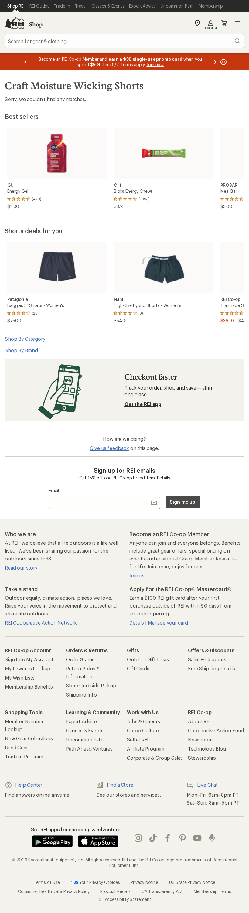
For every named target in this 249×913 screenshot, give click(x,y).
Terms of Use (47, 882)
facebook (168, 838)
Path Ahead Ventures (89, 748)
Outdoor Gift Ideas (148, 659)
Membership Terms (212, 891)
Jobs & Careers (143, 721)
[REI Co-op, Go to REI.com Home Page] (14, 23)
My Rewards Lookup (27, 668)
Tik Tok (153, 838)
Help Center (28, 785)
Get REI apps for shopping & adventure (75, 829)
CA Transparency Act (162, 891)
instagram (138, 838)
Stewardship (202, 758)
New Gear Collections (29, 738)
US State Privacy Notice (192, 882)
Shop (36, 24)
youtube (198, 838)
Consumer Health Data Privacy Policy (53, 891)
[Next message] (215, 62)
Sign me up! (183, 502)
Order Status (80, 659)
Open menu (237, 23)
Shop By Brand (21, 350)
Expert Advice (81, 721)
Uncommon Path (85, 739)
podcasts (212, 838)
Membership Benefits (29, 687)
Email (54, 490)
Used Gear (16, 747)
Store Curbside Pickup (91, 685)
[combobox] (124, 41)
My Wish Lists (20, 677)
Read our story (21, 568)
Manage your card (168, 622)
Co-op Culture (143, 730)
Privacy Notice (144, 882)
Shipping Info (81, 694)
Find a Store (120, 785)
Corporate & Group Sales (155, 758)
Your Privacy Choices (99, 882)
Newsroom (200, 739)
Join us (137, 575)
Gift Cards (138, 668)
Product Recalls (115, 891)
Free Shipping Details (211, 668)
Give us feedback (109, 448)
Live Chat (207, 785)
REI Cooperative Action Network (41, 622)
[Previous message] (25, 62)
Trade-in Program (24, 756)
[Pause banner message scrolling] (223, 62)
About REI (199, 721)
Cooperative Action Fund (216, 730)
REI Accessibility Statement (124, 899)
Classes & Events (84, 730)
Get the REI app (142, 404)
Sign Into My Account (29, 659)
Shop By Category (25, 339)
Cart (224, 23)
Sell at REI (137, 739)
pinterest (183, 838)
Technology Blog (207, 748)
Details (163, 477)
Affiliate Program (145, 748)
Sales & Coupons (207, 659)
